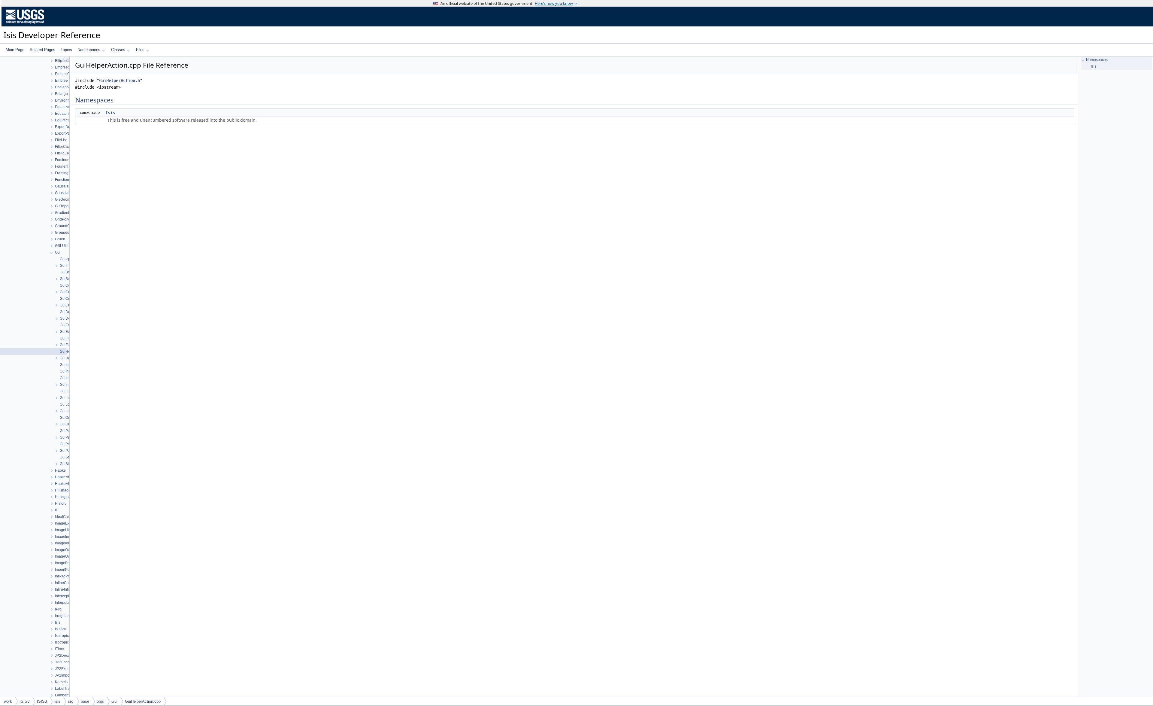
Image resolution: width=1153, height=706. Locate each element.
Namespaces (88, 49)
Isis (110, 112)
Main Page (15, 49)
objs (100, 701)
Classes (118, 49)
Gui (114, 701)
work (8, 701)
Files (140, 49)
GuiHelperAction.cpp (143, 701)
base (85, 701)
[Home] (25, 25)
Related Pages (42, 49)
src (70, 701)
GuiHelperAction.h (119, 80)
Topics (66, 49)
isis (57, 701)
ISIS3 (24, 701)
